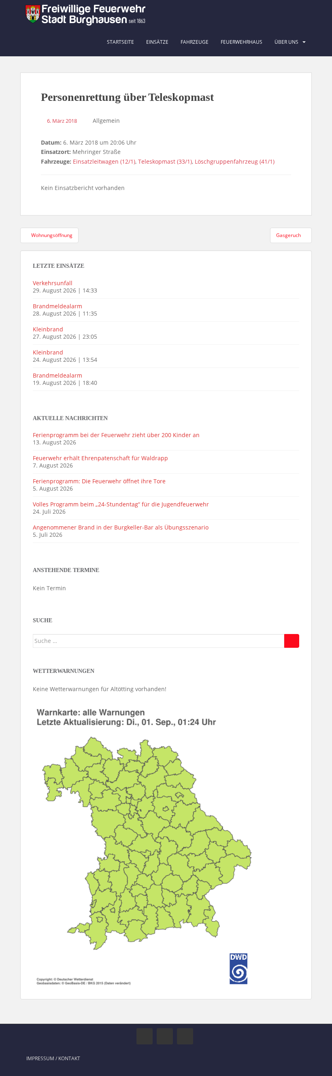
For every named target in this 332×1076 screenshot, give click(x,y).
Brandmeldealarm (57, 306)
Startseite (120, 41)
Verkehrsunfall (52, 283)
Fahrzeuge (195, 41)
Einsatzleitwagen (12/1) (104, 161)
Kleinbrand (48, 329)
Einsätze (157, 41)
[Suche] (291, 641)
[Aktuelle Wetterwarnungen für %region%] (146, 844)
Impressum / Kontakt (53, 1058)
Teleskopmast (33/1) (165, 161)
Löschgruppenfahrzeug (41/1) (235, 161)
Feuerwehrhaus (241, 41)
